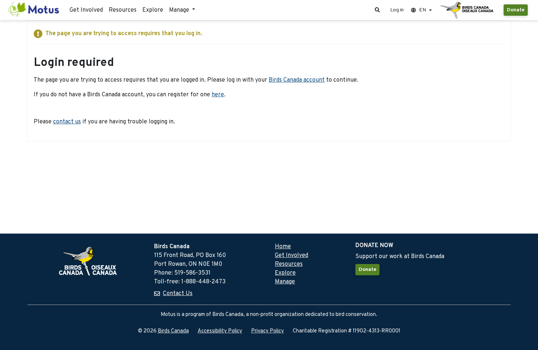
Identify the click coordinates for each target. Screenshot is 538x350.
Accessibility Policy (220, 331)
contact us (67, 122)
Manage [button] (180, 10)
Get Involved (86, 10)
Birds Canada (173, 331)
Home (283, 246)
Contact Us (178, 293)
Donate (515, 10)
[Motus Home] (34, 10)
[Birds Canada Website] (468, 10)
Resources (123, 10)
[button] (377, 10)
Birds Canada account (297, 80)
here (218, 94)
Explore (152, 10)
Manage (285, 282)
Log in (397, 10)
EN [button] (422, 10)
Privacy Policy (267, 331)
